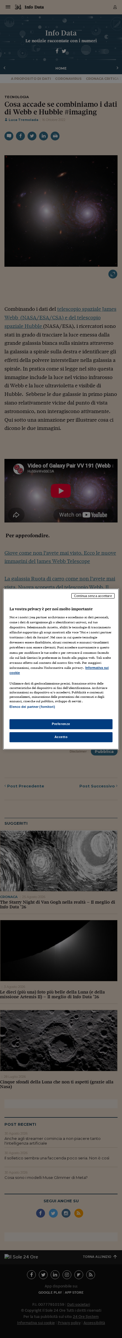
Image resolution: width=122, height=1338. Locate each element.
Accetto (61, 737)
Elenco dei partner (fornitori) (32, 706)
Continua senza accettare (93, 596)
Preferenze (61, 724)
